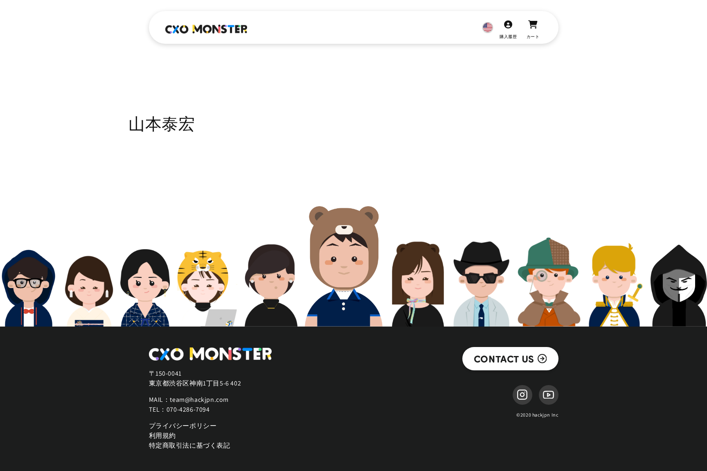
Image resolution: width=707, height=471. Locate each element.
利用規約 (162, 435)
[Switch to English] (487, 27)
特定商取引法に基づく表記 (189, 445)
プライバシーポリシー (183, 425)
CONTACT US (504, 358)
